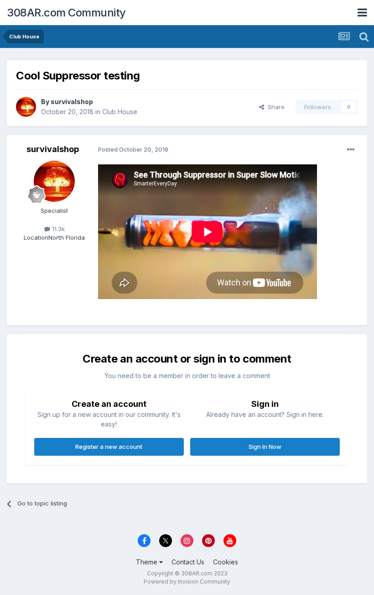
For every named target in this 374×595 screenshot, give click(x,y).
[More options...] (351, 149)
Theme (147, 562)
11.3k (57, 228)
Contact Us (187, 562)
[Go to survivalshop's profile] (26, 107)
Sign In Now (265, 446)
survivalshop (72, 101)
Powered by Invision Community (187, 581)
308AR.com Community (66, 12)
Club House (119, 112)
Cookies (225, 562)
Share (274, 107)
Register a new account (108, 446)
